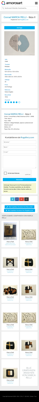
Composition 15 (29, 243)
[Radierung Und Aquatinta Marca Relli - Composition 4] (10, 287)
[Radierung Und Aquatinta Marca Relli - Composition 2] (28, 287)
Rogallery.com (24, 19)
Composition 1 (28, 271)
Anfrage (19, 28)
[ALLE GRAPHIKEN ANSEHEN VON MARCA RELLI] (29, 384)
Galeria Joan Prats (10, 243)
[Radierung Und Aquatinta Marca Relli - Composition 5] (10, 259)
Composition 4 (10, 298)
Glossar (32, 396)
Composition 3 (10, 381)
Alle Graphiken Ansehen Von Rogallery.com (20, 210)
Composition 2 (28, 298)
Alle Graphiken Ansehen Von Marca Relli (20, 207)
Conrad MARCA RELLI (15, 17)
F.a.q (35, 396)
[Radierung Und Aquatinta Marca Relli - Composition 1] (28, 259)
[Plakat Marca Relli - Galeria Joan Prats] (10, 231)
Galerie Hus (29, 244)
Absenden (19, 179)
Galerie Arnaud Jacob (10, 244)
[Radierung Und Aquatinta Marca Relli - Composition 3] (10, 370)
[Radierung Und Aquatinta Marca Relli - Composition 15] (28, 231)
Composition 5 (10, 271)
